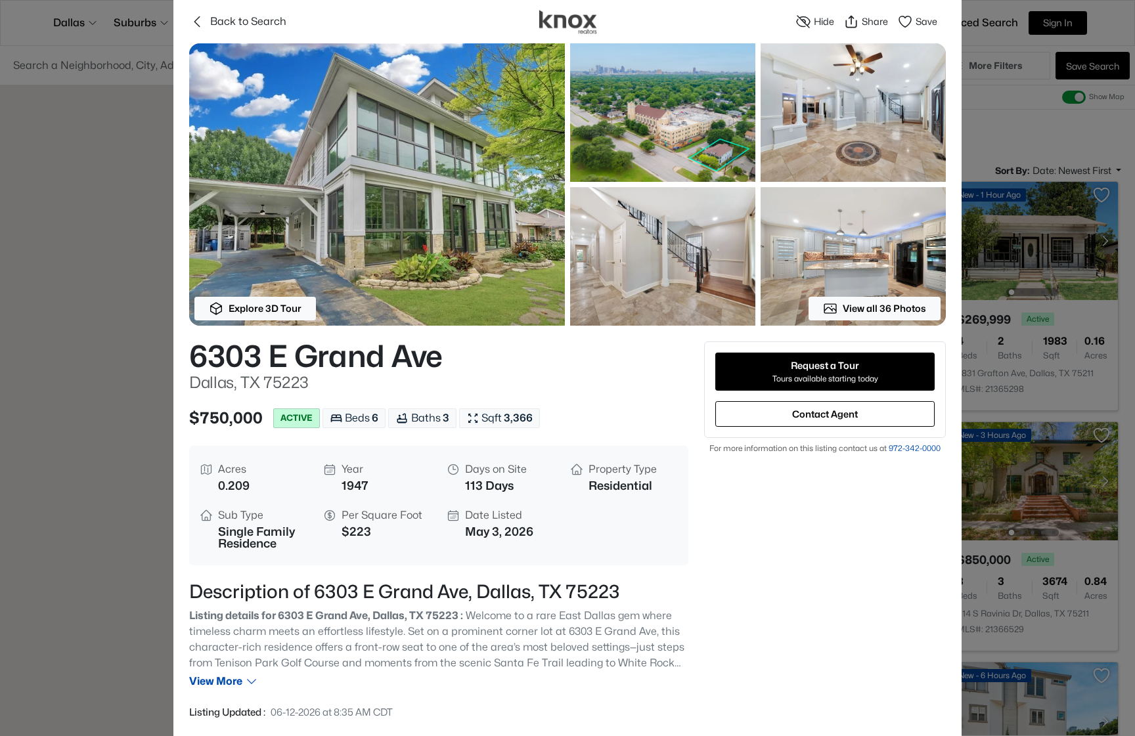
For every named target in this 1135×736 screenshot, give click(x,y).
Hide (824, 21)
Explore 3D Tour (265, 308)
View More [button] (215, 681)
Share (875, 21)
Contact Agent (825, 414)
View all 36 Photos (884, 308)
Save (926, 21)
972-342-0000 (915, 448)
